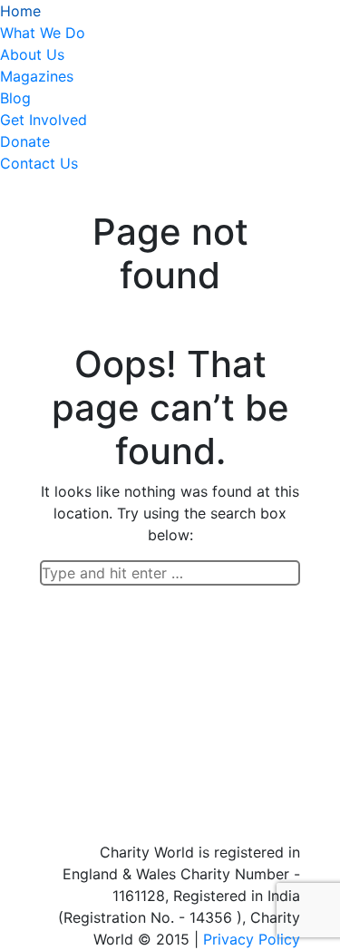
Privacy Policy (251, 939)
